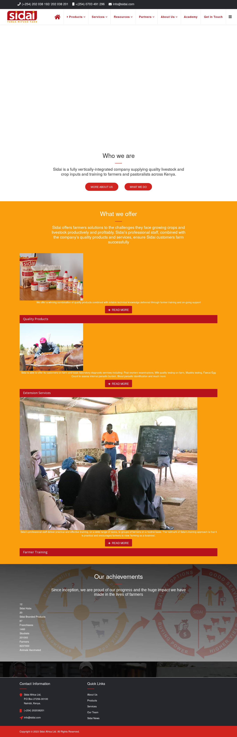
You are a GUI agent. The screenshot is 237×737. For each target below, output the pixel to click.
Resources (122, 17)
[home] (57, 17)
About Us (168, 17)
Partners (145, 17)
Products (75, 17)
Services (98, 17)
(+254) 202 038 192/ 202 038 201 (45, 4)
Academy (191, 17)
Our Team (92, 712)
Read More (120, 310)
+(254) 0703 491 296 (90, 4)
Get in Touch (213, 17)
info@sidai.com (123, 4)
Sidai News (93, 718)
